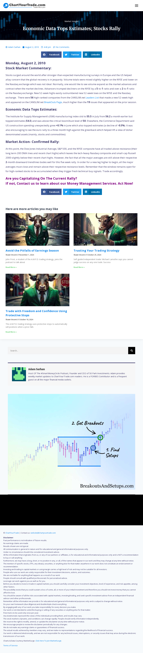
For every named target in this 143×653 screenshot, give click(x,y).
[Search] (131, 350)
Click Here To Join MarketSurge (48, 640)
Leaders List (92, 97)
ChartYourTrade (12, 533)
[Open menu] (136, 5)
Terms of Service (10, 645)
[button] (51, 54)
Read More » (11, 267)
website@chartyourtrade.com (43, 533)
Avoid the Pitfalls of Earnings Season (32, 250)
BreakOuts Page (53, 102)
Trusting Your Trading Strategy (96, 250)
